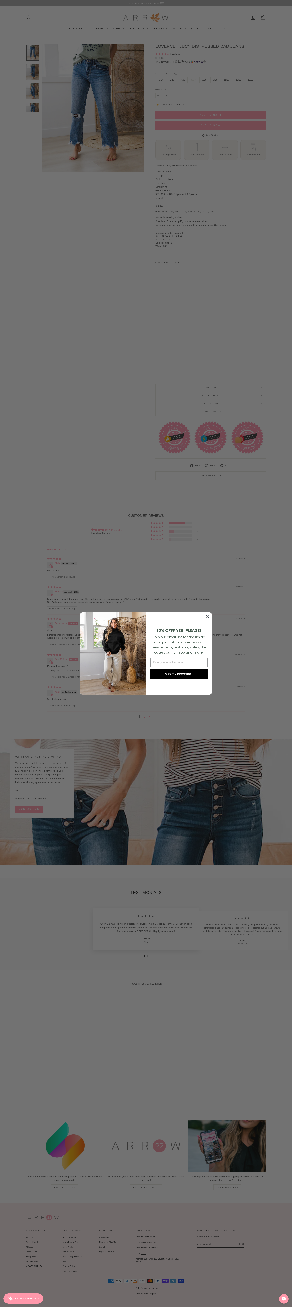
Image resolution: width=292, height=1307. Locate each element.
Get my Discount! (179, 674)
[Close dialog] (208, 617)
